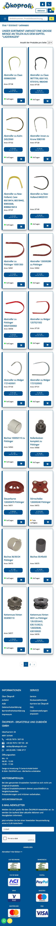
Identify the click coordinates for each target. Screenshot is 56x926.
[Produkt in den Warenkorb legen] (21, 100)
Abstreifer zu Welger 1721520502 (40, 382)
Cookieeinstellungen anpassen (39, 712)
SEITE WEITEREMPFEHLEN (12, 799)
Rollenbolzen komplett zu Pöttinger (36, 441)
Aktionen (41, 10)
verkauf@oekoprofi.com (16, 746)
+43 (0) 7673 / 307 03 (15, 739)
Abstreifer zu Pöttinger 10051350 (13, 263)
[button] (51, 10)
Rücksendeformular (38, 700)
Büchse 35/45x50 (38, 556)
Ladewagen (24, 25)
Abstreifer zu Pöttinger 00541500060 (10, 322)
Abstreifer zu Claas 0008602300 (13, 77)
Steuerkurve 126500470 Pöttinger (14, 500)
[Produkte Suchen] (51, 18)
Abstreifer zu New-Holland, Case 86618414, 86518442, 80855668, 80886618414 (14, 200)
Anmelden (28, 847)
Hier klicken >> (16, 852)
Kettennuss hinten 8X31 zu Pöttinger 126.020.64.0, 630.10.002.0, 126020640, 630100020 (39, 623)
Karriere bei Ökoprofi (39, 703)
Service (33, 696)
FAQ (31, 707)
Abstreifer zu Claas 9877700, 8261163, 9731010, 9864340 (39, 78)
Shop (4, 25)
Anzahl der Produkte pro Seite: (33, 42)
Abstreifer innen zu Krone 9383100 (39, 137)
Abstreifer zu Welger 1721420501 (14, 382)
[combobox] (28, 19)
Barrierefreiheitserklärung (13, 711)
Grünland (13, 25)
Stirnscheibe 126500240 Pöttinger (40, 500)
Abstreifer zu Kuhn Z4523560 (13, 137)
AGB (4, 703)
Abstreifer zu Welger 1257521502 (40, 321)
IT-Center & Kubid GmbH (28, 768)
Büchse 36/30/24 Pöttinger (12, 558)
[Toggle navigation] (5, 19)
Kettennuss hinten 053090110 (13, 616)
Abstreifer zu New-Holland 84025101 (39, 195)
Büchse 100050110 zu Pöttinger (14, 440)
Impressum (7, 714)
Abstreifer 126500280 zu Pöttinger (40, 263)
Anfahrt (5, 700)
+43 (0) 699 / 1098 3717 (16, 750)
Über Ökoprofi (8, 696)
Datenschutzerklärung (11, 707)
